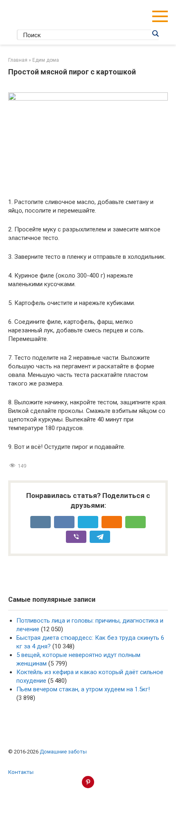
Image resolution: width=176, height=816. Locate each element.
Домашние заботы (63, 752)
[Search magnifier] (155, 33)
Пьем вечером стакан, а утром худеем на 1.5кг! (83, 689)
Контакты (21, 772)
